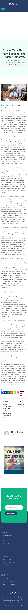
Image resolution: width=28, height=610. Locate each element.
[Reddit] (11, 392)
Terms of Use (19, 605)
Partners (5, 532)
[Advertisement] (14, 26)
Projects (6, 107)
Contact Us (6, 579)
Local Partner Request (9, 584)
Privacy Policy (9, 605)
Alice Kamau (6, 105)
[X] (5, 392)
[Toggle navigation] (3, 9)
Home (10, 60)
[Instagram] (18, 392)
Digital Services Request (9, 581)
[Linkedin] (8, 392)
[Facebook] (2, 392)
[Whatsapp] (15, 392)
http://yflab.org (14, 435)
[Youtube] (21, 394)
